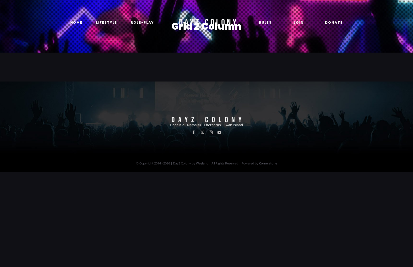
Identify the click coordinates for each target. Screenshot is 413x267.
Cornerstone (268, 163)
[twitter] (202, 132)
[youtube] (219, 132)
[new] (206, 6)
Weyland (202, 163)
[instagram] (211, 132)
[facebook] (194, 132)
